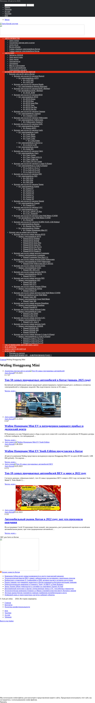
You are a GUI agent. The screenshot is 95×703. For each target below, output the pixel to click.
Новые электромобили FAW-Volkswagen (34, 261)
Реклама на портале (17, 353)
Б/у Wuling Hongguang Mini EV (35, 230)
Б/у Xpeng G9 (28, 197)
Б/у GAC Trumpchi (30, 214)
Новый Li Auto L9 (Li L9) (33, 343)
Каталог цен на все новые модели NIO (29, 278)
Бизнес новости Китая (11, 572)
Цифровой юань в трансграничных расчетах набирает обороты (30, 595)
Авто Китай (9, 373)
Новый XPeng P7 (30, 291)
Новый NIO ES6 (29, 282)
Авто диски (14, 59)
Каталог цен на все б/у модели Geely (28, 130)
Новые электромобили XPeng (30, 289)
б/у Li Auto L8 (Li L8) (31, 170)
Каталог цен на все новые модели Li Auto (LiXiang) (34, 334)
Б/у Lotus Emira (34, 141)
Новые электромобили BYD (30, 236)
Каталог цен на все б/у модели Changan (29, 111)
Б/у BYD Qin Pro (29, 109)
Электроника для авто (18, 70)
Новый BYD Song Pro (32, 245)
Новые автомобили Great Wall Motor (33, 295)
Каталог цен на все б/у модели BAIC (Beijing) (32, 88)
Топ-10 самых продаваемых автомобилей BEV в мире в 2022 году (45, 473)
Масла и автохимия (17, 66)
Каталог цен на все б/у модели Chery (28, 151)
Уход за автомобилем (17, 68)
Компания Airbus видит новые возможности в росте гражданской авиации (34, 576)
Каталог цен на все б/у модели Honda (28, 84)
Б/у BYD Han (28, 101)
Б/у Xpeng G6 (28, 193)
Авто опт (9, 53)
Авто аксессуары (16, 57)
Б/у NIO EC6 (28, 178)
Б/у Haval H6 (28, 220)
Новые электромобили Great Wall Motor (34, 299)
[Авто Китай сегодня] (9, 24)
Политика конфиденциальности (17, 607)
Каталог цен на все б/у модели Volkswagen (31, 118)
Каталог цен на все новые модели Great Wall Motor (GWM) (37, 293)
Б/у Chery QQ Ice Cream (32, 161)
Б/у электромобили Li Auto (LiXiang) (33, 166)
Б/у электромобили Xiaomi (29, 203)
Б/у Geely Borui (29, 134)
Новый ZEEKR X (30, 332)
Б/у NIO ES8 (28, 182)
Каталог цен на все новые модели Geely (30, 324)
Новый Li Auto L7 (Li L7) (33, 339)
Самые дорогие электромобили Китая (24, 51)
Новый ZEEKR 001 (31, 328)
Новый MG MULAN (31, 270)
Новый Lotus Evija (30, 316)
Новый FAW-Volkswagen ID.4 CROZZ (38, 264)
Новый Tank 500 (29, 301)
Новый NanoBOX (30, 307)
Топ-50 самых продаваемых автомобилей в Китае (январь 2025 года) (48, 379)
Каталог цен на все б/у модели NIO (28, 174)
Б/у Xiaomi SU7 (29, 205)
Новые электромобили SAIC (30, 268)
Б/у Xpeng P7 (28, 189)
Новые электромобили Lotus (30, 311)
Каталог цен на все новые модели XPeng (30, 286)
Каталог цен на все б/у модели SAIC (28, 124)
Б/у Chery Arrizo (29, 155)
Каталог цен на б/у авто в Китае (22, 74)
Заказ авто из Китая (15, 349)
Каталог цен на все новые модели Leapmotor (31, 253)
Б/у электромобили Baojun (29, 224)
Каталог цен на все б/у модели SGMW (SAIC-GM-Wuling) (37, 222)
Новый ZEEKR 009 (31, 330)
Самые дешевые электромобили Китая (24, 49)
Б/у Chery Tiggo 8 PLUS (32, 157)
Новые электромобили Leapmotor (32, 255)
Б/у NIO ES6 (28, 180)
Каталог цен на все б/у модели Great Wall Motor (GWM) (36, 216)
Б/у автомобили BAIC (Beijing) (31, 91)
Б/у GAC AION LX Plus (32, 211)
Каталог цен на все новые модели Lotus (29, 309)
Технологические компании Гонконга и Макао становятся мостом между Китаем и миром (40, 591)
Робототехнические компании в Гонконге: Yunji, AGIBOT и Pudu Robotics (34, 584)
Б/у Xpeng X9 (28, 199)
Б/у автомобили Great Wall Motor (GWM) (35, 218)
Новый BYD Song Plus (32, 243)
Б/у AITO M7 (28, 82)
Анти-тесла (13, 45)
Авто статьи (14, 41)
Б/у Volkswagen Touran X (33, 122)
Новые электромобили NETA (30, 274)
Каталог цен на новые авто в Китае (23, 232)
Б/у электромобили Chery (29, 153)
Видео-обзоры (15, 47)
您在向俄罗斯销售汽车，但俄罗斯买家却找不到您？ (30, 355)
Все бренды (10, 347)
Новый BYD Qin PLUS (32, 247)
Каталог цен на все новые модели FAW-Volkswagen (34, 259)
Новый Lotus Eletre (30, 314)
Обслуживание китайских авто (21, 345)
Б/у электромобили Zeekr (28, 147)
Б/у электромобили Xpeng (29, 186)
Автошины (13, 63)
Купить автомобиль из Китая (20, 72)
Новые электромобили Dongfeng (31, 305)
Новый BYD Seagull (31, 241)
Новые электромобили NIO (29, 280)
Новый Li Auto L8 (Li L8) (33, 341)
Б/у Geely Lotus (29, 139)
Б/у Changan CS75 (30, 116)
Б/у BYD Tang (28, 105)
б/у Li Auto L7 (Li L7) (31, 168)
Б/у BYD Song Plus (30, 103)
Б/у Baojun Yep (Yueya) (32, 226)
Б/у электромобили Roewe (29, 126)
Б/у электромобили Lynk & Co (30, 143)
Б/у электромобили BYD (28, 97)
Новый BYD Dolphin (31, 239)
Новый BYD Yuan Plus (32, 249)
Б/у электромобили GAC (28, 209)
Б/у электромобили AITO (29, 78)
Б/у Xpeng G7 (28, 195)
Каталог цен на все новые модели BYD (29, 234)
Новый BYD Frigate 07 (32, 251)
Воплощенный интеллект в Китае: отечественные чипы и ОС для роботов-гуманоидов (39, 589)
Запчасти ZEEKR (16, 55)
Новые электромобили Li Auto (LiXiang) (34, 336)
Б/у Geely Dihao (29, 136)
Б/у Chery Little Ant (30, 159)
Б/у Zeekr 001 (28, 149)
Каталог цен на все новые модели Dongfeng (31, 303)
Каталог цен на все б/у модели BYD (28, 95)
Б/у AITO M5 (28, 80)
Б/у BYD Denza (29, 99)
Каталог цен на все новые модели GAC (29, 318)
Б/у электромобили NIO (28, 176)
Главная (3, 360)
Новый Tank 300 (29, 297)
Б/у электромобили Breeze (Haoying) (33, 86)
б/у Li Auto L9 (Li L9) (31, 172)
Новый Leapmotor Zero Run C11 (35, 257)
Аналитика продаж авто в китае (22, 43)
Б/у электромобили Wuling (29, 228)
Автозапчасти (14, 61)
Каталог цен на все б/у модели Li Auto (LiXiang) (33, 164)
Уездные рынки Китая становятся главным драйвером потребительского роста (36, 593)
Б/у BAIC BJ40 (29, 93)
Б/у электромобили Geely (28, 132)
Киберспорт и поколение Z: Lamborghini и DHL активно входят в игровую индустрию (39, 580)
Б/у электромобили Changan (30, 114)
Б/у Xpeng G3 (28, 191)
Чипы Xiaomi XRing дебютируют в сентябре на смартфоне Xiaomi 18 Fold (34, 586)
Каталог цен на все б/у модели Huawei (29, 76)
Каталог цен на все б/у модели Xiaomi (29, 201)
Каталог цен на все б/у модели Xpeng (28, 184)
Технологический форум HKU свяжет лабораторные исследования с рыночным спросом (40, 578)
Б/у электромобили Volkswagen (31, 120)
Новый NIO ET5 (29, 284)
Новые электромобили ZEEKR (31, 326)
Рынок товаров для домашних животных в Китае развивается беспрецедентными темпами (41, 582)
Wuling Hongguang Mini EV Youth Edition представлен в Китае (44, 451)
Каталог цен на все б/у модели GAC (28, 207)
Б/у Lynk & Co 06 (30, 145)
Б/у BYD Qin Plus (30, 107)
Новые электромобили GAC (30, 320)
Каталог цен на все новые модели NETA (30, 272)
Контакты (10, 351)
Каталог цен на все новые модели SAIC (29, 266)
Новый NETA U (29, 276)
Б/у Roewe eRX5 (29, 128)
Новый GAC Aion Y (31, 322)
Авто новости (12, 38)
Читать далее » (10, 391)
